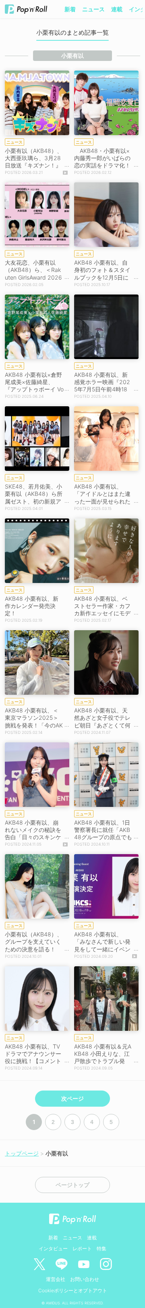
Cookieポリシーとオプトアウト (72, 1290)
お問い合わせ (84, 1279)
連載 (116, 9)
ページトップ (72, 1185)
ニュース (93, 9)
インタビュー (53, 1248)
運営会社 (55, 1279)
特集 (101, 1248)
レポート (82, 1248)
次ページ (72, 1098)
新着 (70, 9)
